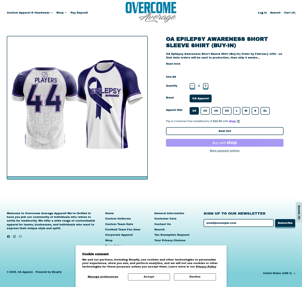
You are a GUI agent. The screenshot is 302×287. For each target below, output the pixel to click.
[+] (205, 85)
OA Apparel (25, 272)
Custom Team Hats (119, 224)
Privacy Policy (206, 266)
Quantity (171, 86)
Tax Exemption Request (171, 234)
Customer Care (165, 218)
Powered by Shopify (49, 272)
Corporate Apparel (119, 234)
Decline (195, 276)
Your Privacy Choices (170, 240)
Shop (109, 240)
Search (159, 229)
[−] (192, 85)
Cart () (289, 13)
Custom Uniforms (118, 218)
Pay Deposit (79, 12)
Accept (149, 276)
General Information (169, 213)
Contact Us (162, 224)
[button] (275, 12)
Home (109, 213)
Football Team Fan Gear (123, 229)
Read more (173, 64)
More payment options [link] (225, 151)
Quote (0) (299, 212)
